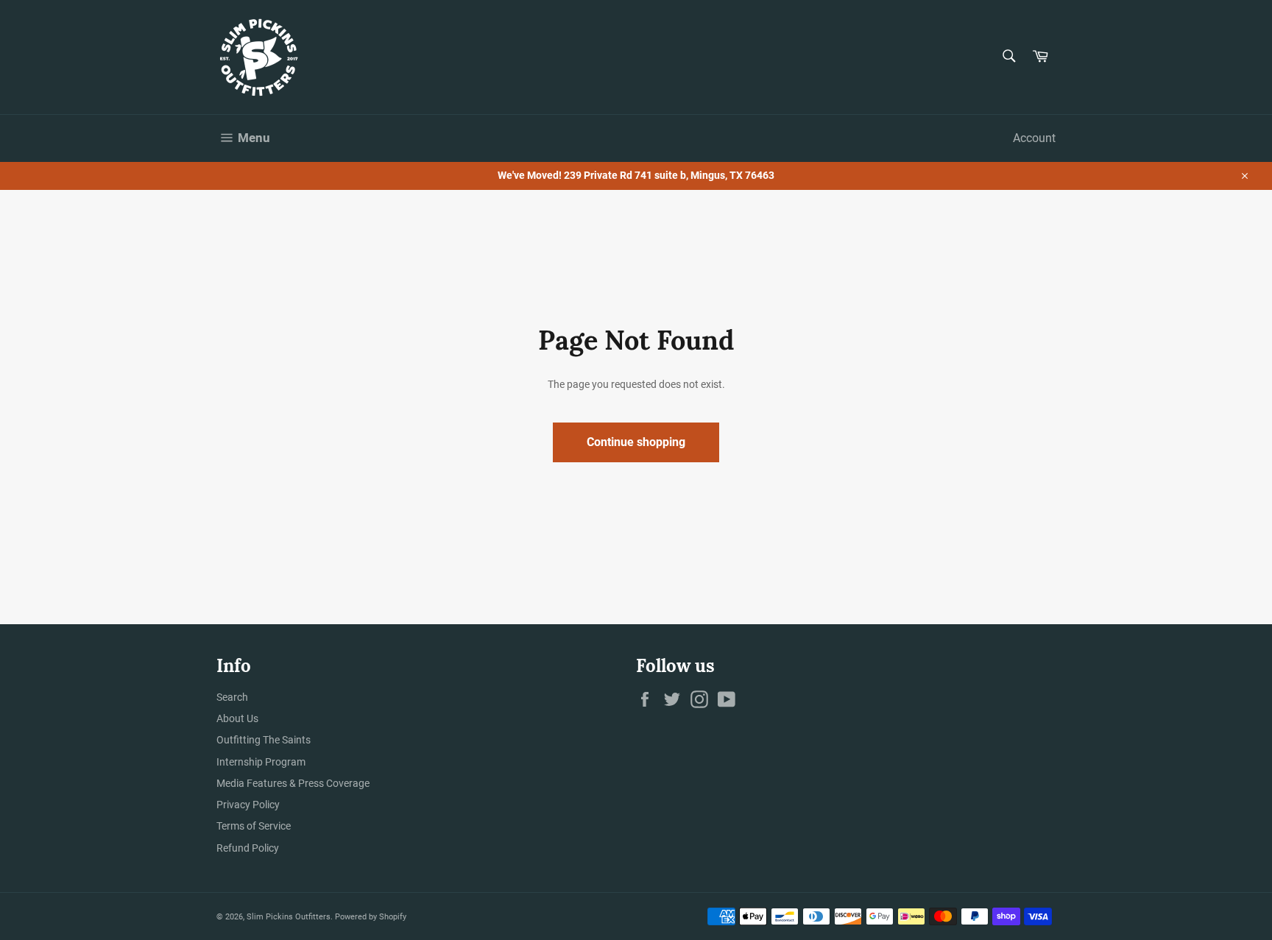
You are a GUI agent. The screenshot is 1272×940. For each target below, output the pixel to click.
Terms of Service (253, 826)
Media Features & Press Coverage (293, 783)
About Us (237, 718)
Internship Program (260, 762)
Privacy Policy (248, 804)
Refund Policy (247, 848)
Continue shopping (636, 442)
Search (232, 697)
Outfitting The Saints (263, 740)
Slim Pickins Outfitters (289, 917)
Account (1034, 138)
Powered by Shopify (370, 917)
